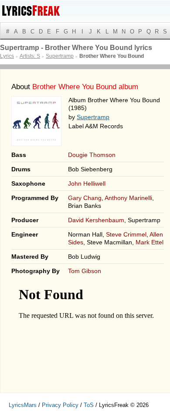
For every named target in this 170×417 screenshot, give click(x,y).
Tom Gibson (84, 270)
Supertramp (93, 116)
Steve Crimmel (126, 234)
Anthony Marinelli (128, 197)
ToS (89, 405)
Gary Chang (85, 197)
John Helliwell (86, 183)
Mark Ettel (149, 242)
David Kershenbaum (96, 220)
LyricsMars (23, 405)
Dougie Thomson (92, 154)
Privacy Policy (60, 405)
